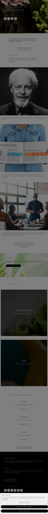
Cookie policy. (6, 499)
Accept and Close (24, 511)
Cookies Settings (24, 502)
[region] (24, 503)
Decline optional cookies (24, 506)
